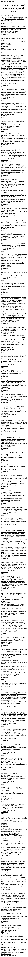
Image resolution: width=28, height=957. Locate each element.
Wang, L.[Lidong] (5, 805)
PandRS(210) (4, 656)
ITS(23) (2, 536)
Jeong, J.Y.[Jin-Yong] (13, 715)
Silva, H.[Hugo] (12, 233)
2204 (6, 366)
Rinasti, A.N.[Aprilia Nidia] (20, 254)
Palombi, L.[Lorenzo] (6, 71)
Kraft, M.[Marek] (5, 195)
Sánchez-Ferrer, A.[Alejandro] (8, 593)
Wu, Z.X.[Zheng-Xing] (12, 298)
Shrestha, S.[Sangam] (6, 384)
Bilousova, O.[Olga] (5, 787)
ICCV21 (2, 904)
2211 (6, 872)
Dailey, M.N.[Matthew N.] (16, 382)
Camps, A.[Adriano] (5, 564)
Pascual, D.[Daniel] (15, 564)
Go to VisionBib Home (6, 1)
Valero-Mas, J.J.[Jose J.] (10, 881)
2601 (6, 783)
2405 (6, 677)
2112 (6, 323)
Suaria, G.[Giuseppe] (13, 492)
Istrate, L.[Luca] (14, 518)
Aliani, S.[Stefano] (14, 57)
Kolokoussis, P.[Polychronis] (7, 423)
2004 (6, 160)
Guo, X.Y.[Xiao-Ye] (5, 179)
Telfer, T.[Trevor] (10, 442)
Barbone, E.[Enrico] (5, 425)
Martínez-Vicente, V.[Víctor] (8, 55)
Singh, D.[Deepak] (5, 327)
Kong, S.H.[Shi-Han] (5, 297)
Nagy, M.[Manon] (5, 518)
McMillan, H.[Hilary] (6, 761)
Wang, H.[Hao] (4, 454)
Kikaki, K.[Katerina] (5, 649)
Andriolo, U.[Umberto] (15, 134)
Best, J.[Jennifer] (10, 169)
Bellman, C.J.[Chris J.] (19, 315)
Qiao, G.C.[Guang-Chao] (7, 452)
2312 (8, 857)
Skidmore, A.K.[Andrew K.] (7, 317)
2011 (6, 51)
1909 (6, 34)
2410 (6, 708)
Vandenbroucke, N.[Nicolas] (17, 620)
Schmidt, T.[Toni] (5, 608)
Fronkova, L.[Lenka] (5, 729)
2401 (6, 645)
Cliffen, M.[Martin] (13, 731)
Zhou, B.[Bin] (14, 804)
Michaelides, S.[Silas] (12, 121)
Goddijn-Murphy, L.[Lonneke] (8, 38)
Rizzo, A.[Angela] (5, 694)
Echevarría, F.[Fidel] (15, 61)
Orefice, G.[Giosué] (5, 818)
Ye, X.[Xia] (21, 804)
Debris (9, 17)
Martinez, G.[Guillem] (6, 861)
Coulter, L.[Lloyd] (9, 760)
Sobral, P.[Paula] (15, 135)
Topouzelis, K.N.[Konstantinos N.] (15, 75)
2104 (6, 216)
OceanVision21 (4, 332)
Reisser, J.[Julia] (4, 72)
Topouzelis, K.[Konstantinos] (8, 103)
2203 (6, 906)
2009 (6, 175)
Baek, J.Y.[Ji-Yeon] (8, 714)
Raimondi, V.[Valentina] (17, 71)
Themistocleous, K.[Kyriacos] (8, 120)
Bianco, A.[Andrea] (17, 682)
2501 (6, 725)
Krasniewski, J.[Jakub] (6, 925)
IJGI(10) (2, 266)
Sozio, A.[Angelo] (5, 692)
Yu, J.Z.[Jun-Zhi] (22, 298)
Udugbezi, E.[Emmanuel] (16, 167)
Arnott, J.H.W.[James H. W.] (14, 732)
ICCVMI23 (3, 838)
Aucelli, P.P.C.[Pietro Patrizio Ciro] (18, 694)
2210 (6, 471)
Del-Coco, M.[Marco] (15, 847)
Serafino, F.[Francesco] (6, 682)
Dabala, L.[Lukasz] (16, 925)
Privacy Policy (15, 1)
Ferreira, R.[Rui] (9, 697)
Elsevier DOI (4, 187)
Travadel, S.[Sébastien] (10, 520)
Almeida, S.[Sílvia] (5, 547)
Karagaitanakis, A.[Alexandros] (13, 104)
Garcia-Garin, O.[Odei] (18, 355)
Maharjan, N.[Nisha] (6, 381)
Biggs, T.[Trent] (15, 758)
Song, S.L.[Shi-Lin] (5, 339)
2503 (6, 754)
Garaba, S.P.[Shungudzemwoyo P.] (14, 63)
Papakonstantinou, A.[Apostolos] (9, 106)
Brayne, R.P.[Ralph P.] (16, 729)
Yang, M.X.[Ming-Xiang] (19, 452)
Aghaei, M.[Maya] (16, 861)
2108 (6, 268)
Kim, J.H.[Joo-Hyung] (15, 272)
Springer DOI (4, 857)
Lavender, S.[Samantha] (15, 164)
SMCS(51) (3, 303)
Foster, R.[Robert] (20, 669)
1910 (6, 85)
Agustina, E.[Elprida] (6, 256)
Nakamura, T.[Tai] (16, 384)
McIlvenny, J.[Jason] (13, 396)
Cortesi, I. (3, 913)
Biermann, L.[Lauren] (21, 222)
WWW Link (3, 659)
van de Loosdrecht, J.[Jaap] (12, 864)
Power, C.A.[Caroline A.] (6, 91)
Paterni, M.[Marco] (15, 149)
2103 (6, 204)
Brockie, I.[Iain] (19, 169)
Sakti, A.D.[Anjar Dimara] (7, 254)
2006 (6, 99)
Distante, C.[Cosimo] (11, 851)
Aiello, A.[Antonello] (15, 420)
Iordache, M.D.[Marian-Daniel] (8, 475)
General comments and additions (9, 949)
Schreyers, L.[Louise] (10, 222)
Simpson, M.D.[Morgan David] (8, 437)
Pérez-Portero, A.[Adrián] (17, 562)
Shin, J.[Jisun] (13, 712)
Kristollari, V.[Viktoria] (20, 422)
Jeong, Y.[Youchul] (5, 712)
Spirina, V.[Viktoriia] (17, 789)
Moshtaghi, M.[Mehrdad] (7, 478)
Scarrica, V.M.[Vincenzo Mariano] (18, 692)
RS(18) (2, 781)
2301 (6, 558)
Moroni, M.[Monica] (15, 208)
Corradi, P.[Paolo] (5, 57)
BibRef (2, 36)
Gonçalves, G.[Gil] (5, 134)
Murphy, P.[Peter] (18, 69)
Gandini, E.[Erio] (21, 439)
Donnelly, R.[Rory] (5, 61)
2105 (6, 933)
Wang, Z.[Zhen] (13, 805)
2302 (6, 572)
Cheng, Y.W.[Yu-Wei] (6, 893)
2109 (6, 279)
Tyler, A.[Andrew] (20, 581)
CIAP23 (2, 855)
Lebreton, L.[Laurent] (21, 65)
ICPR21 (2, 932)
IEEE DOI (3, 305)
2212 (6, 250)
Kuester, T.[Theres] (14, 608)
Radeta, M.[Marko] (15, 547)
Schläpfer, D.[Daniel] (18, 714)
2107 (6, 239)
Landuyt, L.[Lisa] (22, 477)
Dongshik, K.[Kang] (14, 834)
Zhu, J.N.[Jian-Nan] (16, 893)
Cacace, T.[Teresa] (5, 847)
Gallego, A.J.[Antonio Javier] (9, 594)
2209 (6, 448)
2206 (6, 376)
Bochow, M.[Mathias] (11, 58)
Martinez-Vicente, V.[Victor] (13, 408)
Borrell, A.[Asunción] (13, 356)
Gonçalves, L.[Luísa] (6, 135)
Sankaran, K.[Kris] (16, 896)
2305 (6, 616)
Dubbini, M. (4, 915)
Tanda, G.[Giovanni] (10, 210)
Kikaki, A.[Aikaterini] (6, 89)
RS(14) (2, 248)
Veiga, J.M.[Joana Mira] (15, 77)
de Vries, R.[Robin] (5, 283)
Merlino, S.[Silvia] (5, 149)
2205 (8, 889)
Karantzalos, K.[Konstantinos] (18, 89)
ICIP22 (2, 870)
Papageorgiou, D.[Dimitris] (7, 491)
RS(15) (2, 556)
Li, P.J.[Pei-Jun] (13, 179)
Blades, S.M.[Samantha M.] (19, 314)
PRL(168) (3, 601)
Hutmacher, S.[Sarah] (19, 760)
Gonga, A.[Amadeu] (5, 562)
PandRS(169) (4, 186)
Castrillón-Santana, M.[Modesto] (19, 818)
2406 (6, 688)
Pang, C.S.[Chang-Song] (18, 895)
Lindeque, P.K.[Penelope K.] (20, 66)
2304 (6, 589)
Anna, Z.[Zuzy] (16, 257)
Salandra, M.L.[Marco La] (20, 697)
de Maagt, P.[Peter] (11, 439)
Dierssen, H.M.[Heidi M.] (11, 668)
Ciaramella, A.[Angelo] (6, 820)
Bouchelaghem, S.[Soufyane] (8, 746)
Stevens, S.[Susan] (18, 166)
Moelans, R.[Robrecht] (12, 477)
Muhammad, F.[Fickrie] (6, 257)
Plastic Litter (4, 17)
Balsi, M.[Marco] (5, 208)
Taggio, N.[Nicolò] (5, 420)
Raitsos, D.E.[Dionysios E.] (19, 91)
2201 (6, 921)
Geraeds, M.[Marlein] (6, 26)
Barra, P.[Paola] (4, 817)
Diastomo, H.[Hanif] (16, 256)
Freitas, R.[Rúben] (10, 550)
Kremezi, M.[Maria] (10, 422)
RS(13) (2, 202)
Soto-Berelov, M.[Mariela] (7, 315)
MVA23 (2, 825)
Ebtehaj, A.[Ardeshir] (20, 637)
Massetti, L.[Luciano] (11, 150)
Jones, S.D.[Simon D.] (19, 317)
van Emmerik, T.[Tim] (17, 26)
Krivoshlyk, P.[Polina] (6, 790)
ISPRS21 (3, 919)
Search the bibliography (7, 952)
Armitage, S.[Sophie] (6, 407)
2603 (6, 812)
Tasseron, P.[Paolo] (5, 221)
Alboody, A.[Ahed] (5, 620)
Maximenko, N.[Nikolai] (6, 68)
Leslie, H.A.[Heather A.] (6, 66)
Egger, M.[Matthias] (16, 283)
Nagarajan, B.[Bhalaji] (12, 863)
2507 (6, 769)
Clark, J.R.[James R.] (20, 55)
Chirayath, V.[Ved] (5, 671)
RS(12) (10, 49)
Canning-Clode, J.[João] (12, 549)
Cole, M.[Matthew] (12, 60)
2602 (6, 799)
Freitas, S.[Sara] (4, 233)
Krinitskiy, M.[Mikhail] (16, 787)
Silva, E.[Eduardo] (21, 233)
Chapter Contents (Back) (7, 16)
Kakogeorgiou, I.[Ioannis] (17, 649)
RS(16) (2, 643)
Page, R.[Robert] (5, 164)
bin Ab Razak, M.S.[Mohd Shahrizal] (18, 28)
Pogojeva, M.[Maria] (6, 789)
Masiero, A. (9, 913)
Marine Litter (4, 161)
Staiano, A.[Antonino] (6, 698)
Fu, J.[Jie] (9, 895)
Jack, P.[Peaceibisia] (6, 758)
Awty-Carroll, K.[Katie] (17, 407)
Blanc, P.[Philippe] (21, 520)
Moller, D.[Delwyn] (9, 69)
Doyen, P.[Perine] (10, 623)
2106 (6, 228)
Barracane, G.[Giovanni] (7, 695)
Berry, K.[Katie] (9, 166)
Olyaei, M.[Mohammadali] (7, 637)
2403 (6, 826)
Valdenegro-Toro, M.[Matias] (17, 327)
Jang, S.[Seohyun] (5, 272)
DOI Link (3, 34)
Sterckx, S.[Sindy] (12, 74)
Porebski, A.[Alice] (5, 622)
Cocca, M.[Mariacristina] (12, 849)
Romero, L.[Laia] (13, 72)
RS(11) (2, 32)
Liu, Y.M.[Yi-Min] (10, 898)
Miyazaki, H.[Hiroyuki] (17, 381)
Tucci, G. (21, 913)
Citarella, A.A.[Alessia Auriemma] (17, 817)
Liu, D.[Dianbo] (19, 898)
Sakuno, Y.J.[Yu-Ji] (14, 339)
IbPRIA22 (3, 887)
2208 (6, 390)
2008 (6, 129)
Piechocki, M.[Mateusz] (16, 195)
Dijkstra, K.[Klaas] (9, 866)
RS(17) (2, 752)
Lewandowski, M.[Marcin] (7, 927)
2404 (8, 659)
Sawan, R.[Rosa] (14, 622)
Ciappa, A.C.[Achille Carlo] (7, 370)
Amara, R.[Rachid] (20, 623)
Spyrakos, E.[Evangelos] (15, 440)
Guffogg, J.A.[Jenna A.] (6, 314)
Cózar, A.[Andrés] (21, 60)
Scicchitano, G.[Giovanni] (7, 700)
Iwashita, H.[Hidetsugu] (12, 341)
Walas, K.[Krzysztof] (10, 196)
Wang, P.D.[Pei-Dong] (6, 896)
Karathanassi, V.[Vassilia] (21, 423)
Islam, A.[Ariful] (4, 834)
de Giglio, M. (15, 913)
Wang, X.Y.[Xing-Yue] (6, 804)
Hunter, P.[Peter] (5, 440)
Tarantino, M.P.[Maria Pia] (18, 698)
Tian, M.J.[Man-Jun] (16, 297)
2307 (6, 633)
